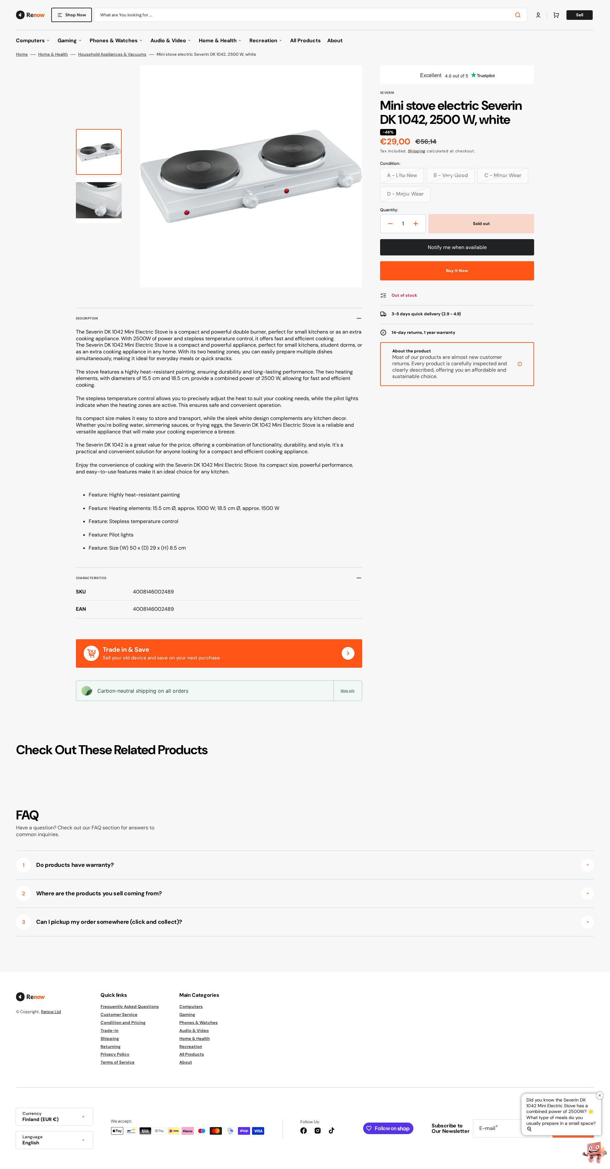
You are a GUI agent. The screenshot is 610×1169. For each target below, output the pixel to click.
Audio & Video (194, 1030)
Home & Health (53, 54)
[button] (538, 15)
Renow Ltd (51, 1011)
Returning (111, 1046)
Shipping (417, 151)
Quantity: (389, 210)
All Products (191, 1054)
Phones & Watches (198, 1022)
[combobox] (310, 15)
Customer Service (119, 1014)
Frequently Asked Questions (130, 1006)
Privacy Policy (115, 1054)
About (185, 1062)
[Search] (519, 15)
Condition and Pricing (123, 1022)
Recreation (190, 1046)
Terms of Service (117, 1062)
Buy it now (457, 270)
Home (22, 54)
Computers (191, 1006)
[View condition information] (519, 364)
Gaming (187, 1014)
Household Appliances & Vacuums (112, 54)
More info (347, 690)
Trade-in (109, 1030)
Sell (579, 15)
